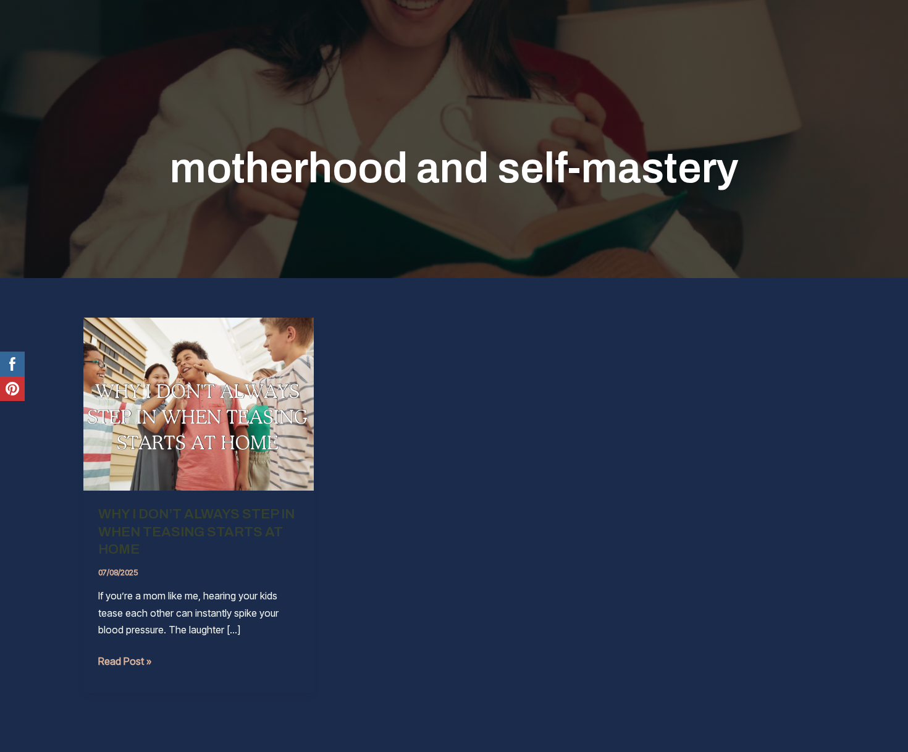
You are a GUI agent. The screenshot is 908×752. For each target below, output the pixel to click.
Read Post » (124, 662)
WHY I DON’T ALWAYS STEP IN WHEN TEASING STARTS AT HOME (196, 532)
